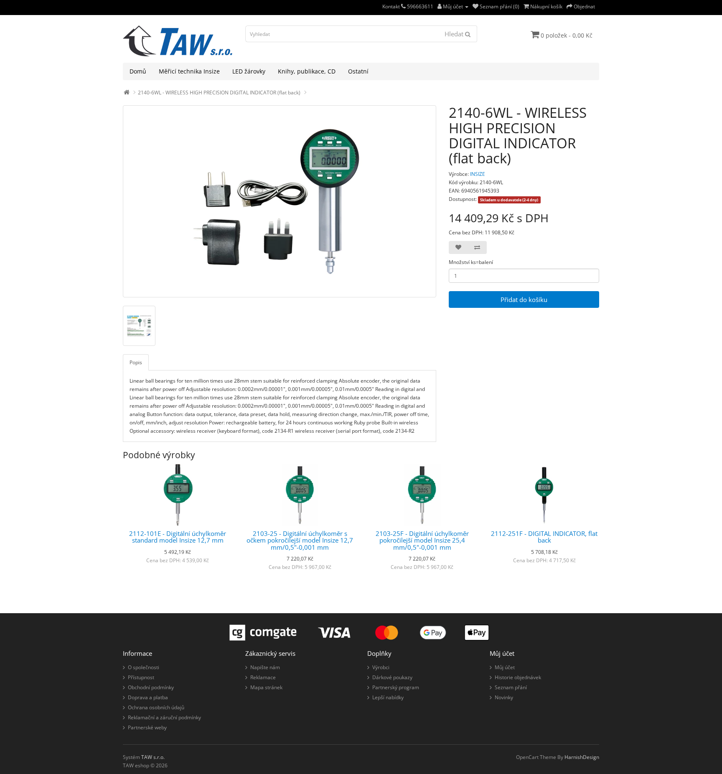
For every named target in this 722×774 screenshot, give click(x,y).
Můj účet (505, 667)
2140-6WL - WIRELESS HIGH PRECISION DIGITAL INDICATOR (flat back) (219, 92)
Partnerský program (395, 687)
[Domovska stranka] (127, 92)
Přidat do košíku (524, 299)
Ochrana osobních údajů (156, 707)
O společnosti (143, 667)
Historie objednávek (518, 677)
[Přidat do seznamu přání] (458, 247)
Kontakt (391, 6)
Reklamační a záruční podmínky (164, 717)
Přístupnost (141, 677)
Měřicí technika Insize (189, 71)
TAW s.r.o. (153, 757)
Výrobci (380, 667)
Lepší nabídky (388, 697)
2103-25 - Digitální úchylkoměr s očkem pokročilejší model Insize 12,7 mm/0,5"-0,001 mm (300, 540)
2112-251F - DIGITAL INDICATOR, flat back (544, 537)
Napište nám (265, 667)
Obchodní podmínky (151, 687)
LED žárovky (248, 71)
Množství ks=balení (471, 262)
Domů (138, 71)
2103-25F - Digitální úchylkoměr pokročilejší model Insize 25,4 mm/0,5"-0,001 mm (422, 540)
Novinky (504, 697)
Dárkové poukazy (392, 677)
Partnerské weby (147, 727)
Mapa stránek (266, 687)
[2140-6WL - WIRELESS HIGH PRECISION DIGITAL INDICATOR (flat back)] (279, 201)
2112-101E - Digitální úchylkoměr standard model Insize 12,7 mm (177, 537)
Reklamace (263, 677)
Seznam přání (511, 687)
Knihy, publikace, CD (307, 71)
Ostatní (358, 71)
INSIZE (477, 174)
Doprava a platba (148, 697)
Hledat (455, 34)
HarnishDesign (581, 757)
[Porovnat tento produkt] (477, 247)
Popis (136, 362)
